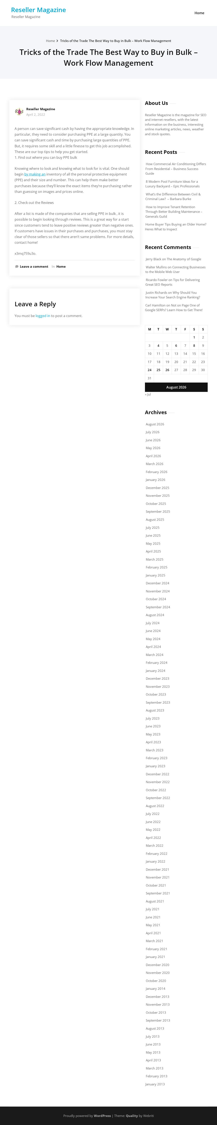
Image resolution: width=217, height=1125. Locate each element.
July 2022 (153, 814)
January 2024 (155, 670)
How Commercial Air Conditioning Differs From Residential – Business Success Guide (175, 168)
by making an (35, 174)
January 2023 (155, 766)
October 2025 (156, 503)
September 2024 (158, 607)
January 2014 (155, 988)
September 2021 (158, 893)
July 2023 (153, 718)
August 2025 (155, 519)
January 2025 (155, 575)
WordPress (102, 1116)
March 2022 (154, 845)
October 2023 (156, 694)
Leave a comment (34, 266)
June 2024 (153, 631)
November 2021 (158, 877)
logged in (43, 315)
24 (150, 370)
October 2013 (156, 1012)
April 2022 (153, 837)
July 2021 (153, 909)
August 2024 (155, 615)
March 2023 (154, 750)
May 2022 (153, 829)
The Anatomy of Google (184, 259)
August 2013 (155, 1028)
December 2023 (157, 678)
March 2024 (154, 655)
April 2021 (153, 933)
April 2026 (153, 456)
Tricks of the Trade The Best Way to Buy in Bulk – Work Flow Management (115, 41)
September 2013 (158, 1020)
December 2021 (157, 869)
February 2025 (156, 567)
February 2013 (156, 1076)
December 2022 (157, 774)
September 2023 (158, 702)
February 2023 (156, 758)
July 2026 (153, 432)
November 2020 (158, 972)
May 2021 (153, 925)
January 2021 (155, 957)
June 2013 (153, 1044)
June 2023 (153, 726)
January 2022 (155, 861)
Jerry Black (153, 259)
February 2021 (156, 949)
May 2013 (153, 1052)
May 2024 (153, 639)
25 (158, 370)
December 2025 (157, 488)
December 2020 (157, 965)
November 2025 (158, 495)
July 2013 (153, 1036)
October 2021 (156, 885)
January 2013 (155, 1084)
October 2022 (156, 790)
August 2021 (155, 901)
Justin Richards (156, 292)
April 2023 (153, 742)
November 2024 (158, 591)
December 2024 (157, 583)
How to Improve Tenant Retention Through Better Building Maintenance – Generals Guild (173, 212)
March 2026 (154, 464)
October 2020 (156, 981)
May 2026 (153, 448)
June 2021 (153, 917)
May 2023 (153, 734)
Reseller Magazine (38, 9)
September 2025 (158, 511)
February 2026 (156, 472)
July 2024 (153, 623)
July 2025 (153, 527)
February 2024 (156, 662)
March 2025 (154, 559)
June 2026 (153, 440)
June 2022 (153, 822)
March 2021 (154, 941)
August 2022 (155, 806)
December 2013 (157, 996)
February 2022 (156, 853)
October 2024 (156, 599)
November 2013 (158, 1004)
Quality (132, 1116)
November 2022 (158, 782)
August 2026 (155, 424)
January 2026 (155, 480)
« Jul (148, 394)
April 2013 (153, 1060)
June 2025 (153, 535)
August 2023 (155, 710)
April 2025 (153, 551)
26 (167, 370)
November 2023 (158, 686)
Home (199, 13)
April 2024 (153, 647)
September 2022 (158, 798)
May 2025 (153, 543)
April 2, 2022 (35, 114)
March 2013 (154, 1068)
